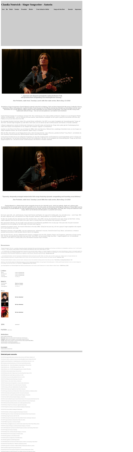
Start (3, 9)
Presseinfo (24, 9)
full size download (19, 297)
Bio (7, 9)
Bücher (31, 9)
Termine (16, 9)
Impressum (78, 9)
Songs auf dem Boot (59, 9)
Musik (11, 9)
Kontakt (70, 9)
